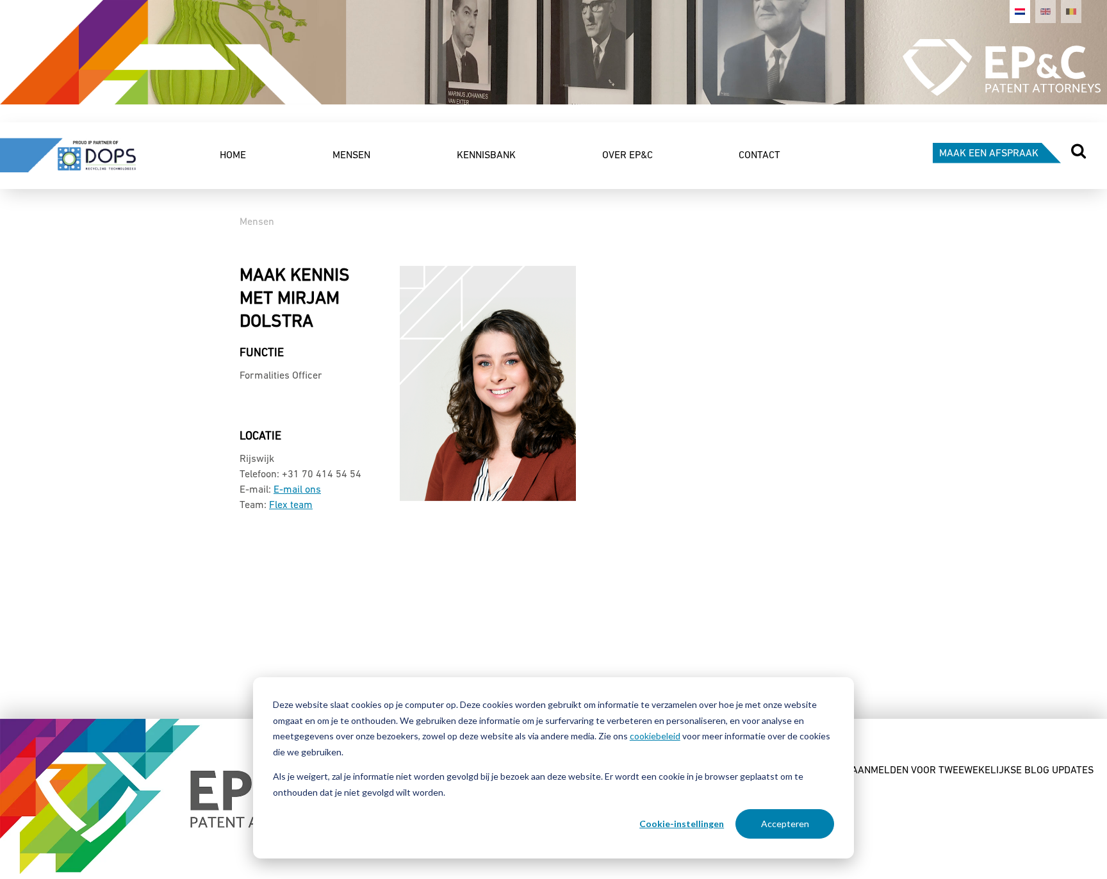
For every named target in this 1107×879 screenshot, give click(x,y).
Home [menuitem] (233, 156)
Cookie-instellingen (681, 823)
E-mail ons (297, 490)
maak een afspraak (988, 154)
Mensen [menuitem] (351, 156)
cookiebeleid (655, 735)
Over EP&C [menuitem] (627, 156)
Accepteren (785, 823)
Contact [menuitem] (759, 156)
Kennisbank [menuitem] (486, 156)
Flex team (291, 505)
